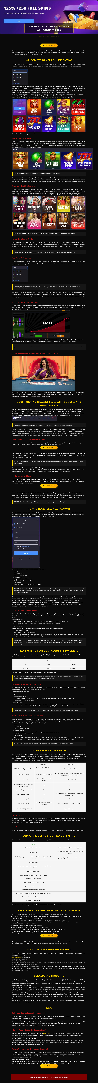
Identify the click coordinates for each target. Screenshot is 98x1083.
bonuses (53, 36)
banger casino (42, 36)
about (57, 36)
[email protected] (17, 957)
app (48, 36)
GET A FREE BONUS (49, 45)
